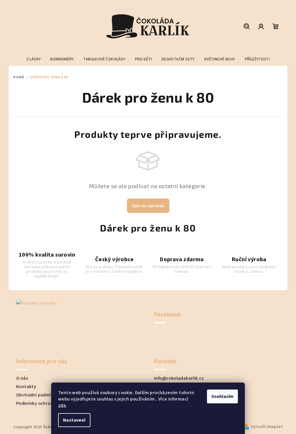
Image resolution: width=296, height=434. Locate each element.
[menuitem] (34, 59)
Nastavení (74, 420)
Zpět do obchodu (148, 205)
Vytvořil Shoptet (267, 427)
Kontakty (26, 386)
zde (62, 405)
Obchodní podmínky (37, 395)
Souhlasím (222, 396)
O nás (22, 378)
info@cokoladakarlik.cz (179, 378)
